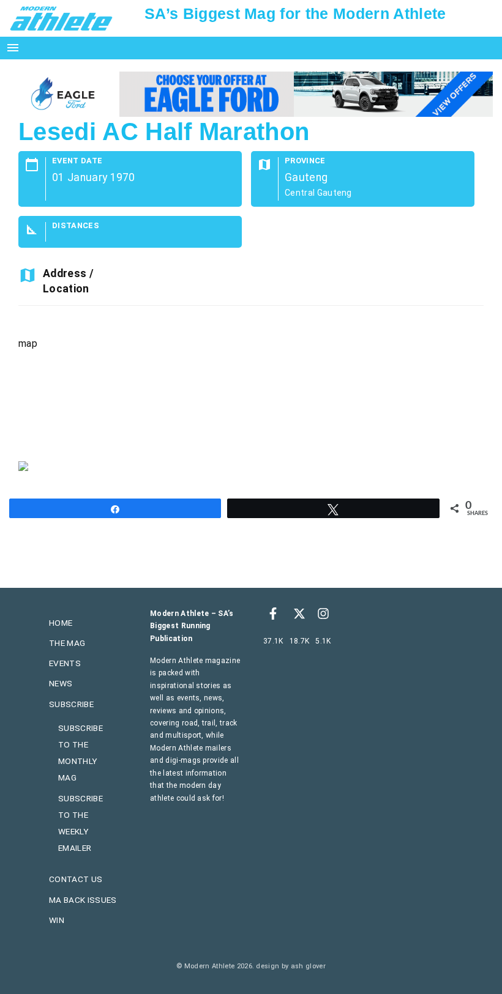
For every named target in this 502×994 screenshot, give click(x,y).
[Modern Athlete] (61, 17)
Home (60, 623)
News (60, 683)
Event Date (77, 161)
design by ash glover (290, 966)
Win (56, 920)
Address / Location (68, 280)
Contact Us (75, 879)
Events (65, 663)
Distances (75, 226)
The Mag (67, 643)
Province (305, 161)
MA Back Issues (82, 900)
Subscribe (71, 704)
